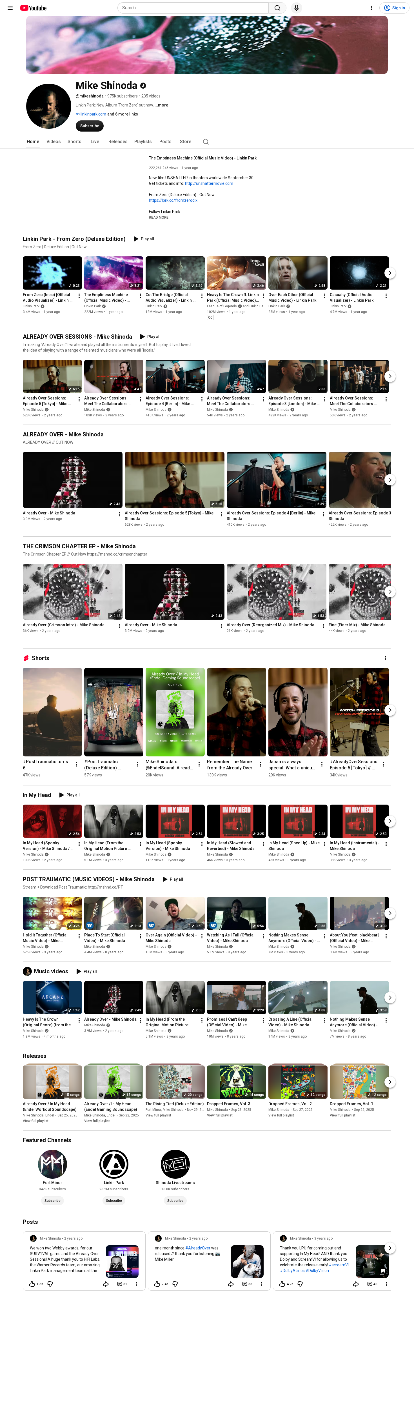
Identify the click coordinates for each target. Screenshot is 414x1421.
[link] (84, 1262)
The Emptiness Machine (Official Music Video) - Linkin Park (203, 158)
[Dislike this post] (50, 1284)
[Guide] (10, 8)
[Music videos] (28, 971)
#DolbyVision (317, 1270)
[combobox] (194, 8)
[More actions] (79, 295)
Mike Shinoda (33, 410)
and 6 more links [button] (122, 114)
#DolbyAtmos (292, 1270)
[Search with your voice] (296, 8)
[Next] (390, 273)
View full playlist (35, 1121)
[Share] (106, 1284)
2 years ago (73, 1238)
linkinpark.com (93, 114)
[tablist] (207, 141)
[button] (158, 217)
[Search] (277, 8)
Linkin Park (31, 306)
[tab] (33, 141)
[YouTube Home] (33, 8)
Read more (158, 217)
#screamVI (339, 1265)
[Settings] (371, 8)
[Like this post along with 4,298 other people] (282, 1284)
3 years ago (323, 1238)
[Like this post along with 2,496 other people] (157, 1284)
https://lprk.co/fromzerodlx (173, 200)
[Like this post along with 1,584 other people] (32, 1284)
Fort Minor (153, 1110)
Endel (49, 1115)
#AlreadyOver (197, 1248)
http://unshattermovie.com (209, 183)
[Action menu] (136, 1284)
